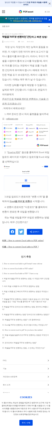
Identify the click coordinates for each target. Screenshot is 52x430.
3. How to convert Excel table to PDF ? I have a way (20, 274)
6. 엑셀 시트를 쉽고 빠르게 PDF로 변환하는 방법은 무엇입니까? (25, 292)
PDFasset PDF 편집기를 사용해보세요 (27, 21)
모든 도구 (8, 34)
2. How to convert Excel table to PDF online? (17, 269)
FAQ (4, 360)
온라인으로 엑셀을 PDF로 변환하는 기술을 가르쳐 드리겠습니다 (25, 101)
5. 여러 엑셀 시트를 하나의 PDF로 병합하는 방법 (20, 286)
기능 (4, 369)
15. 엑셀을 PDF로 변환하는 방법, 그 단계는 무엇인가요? (23, 348)
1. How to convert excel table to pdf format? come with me (22, 264)
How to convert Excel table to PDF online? (26, 240)
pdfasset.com (12, 118)
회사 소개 (6, 385)
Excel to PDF (14, 152)
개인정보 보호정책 (10, 377)
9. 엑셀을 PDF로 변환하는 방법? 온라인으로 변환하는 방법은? (25, 315)
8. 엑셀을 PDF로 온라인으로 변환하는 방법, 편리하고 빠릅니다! (25, 308)
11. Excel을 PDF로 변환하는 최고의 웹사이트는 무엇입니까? (25, 325)
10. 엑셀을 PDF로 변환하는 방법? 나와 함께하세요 (21, 320)
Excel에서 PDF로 (17, 34)
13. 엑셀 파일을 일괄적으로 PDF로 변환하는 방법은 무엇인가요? (25, 336)
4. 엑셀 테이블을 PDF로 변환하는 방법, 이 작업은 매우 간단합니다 (25, 280)
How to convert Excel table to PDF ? (23, 247)
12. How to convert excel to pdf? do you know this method (22, 330)
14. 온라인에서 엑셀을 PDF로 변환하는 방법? (19, 343)
